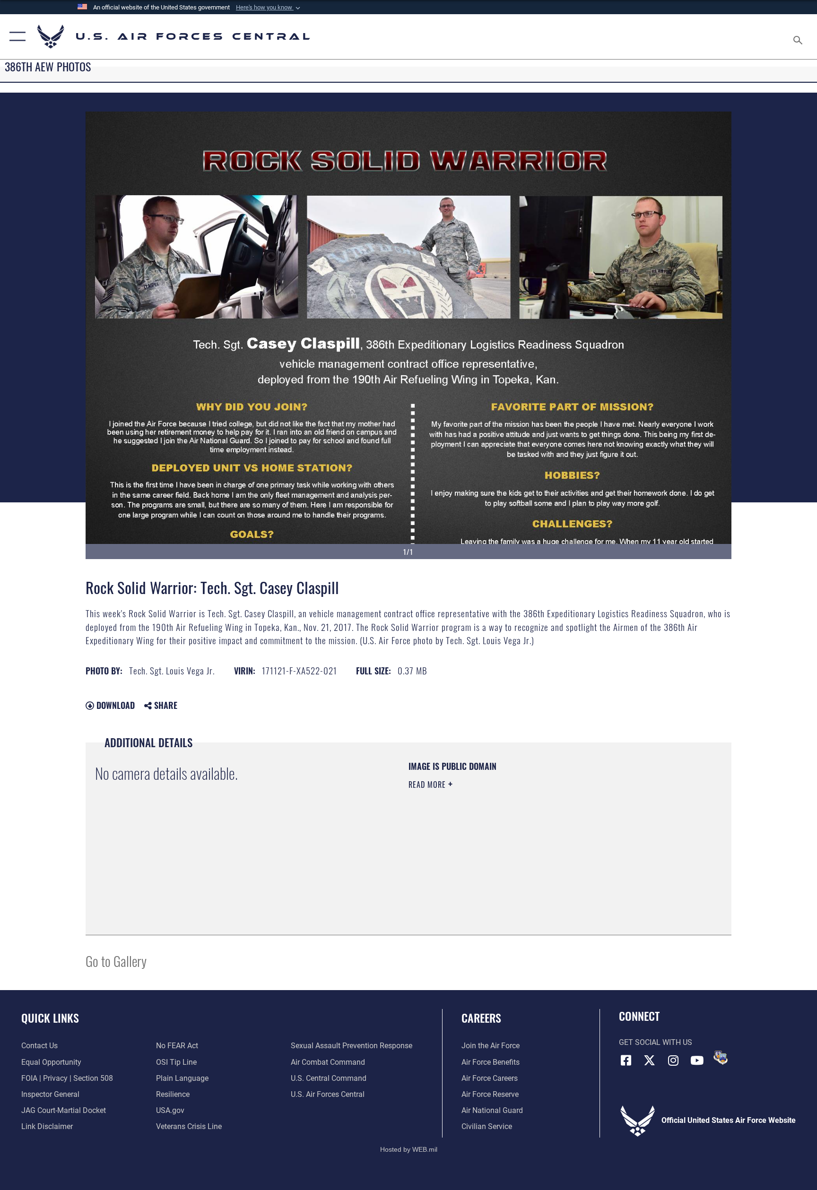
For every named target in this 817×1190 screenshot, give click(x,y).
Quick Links (50, 1017)
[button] (269, 7)
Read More (428, 784)
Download (114, 705)
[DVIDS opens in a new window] (720, 1058)
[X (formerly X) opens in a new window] (650, 1060)
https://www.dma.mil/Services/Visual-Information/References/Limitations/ (519, 844)
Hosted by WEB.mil (408, 1149)
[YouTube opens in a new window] (697, 1060)
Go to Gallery (116, 960)
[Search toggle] (799, 36)
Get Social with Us (655, 1042)
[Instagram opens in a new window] (673, 1060)
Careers (481, 1017)
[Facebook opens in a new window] (626, 1060)
